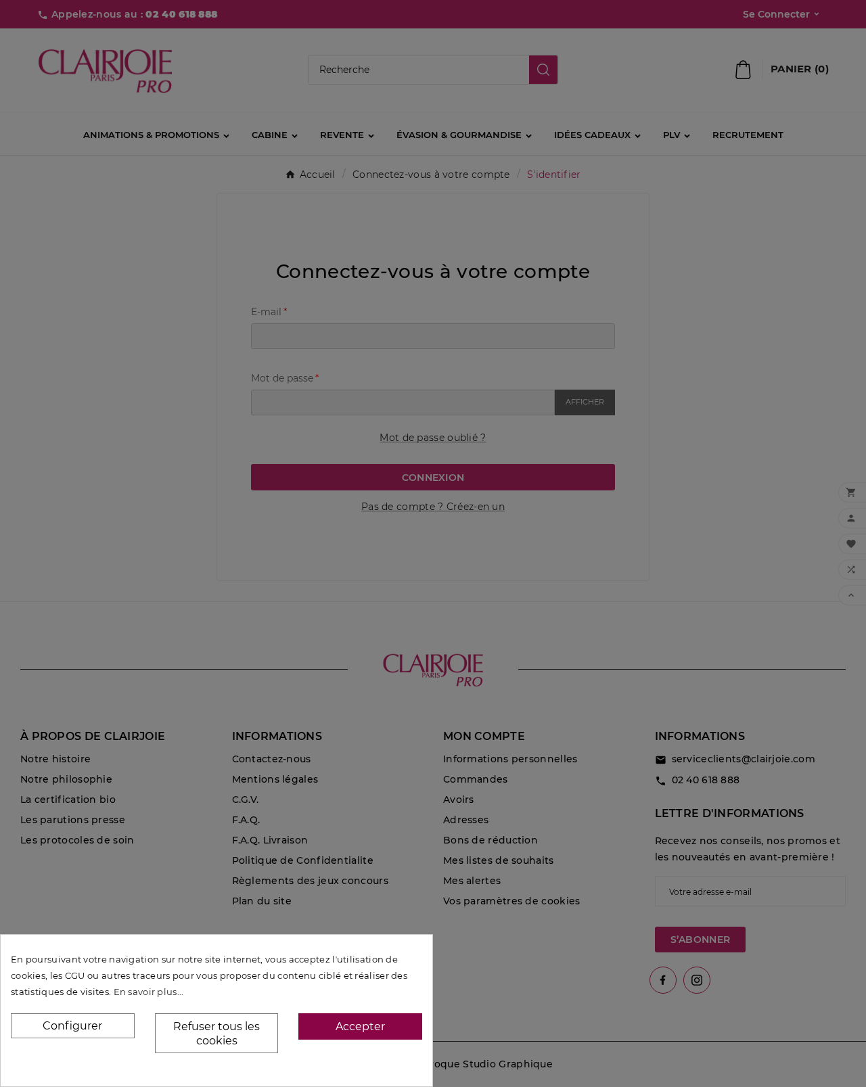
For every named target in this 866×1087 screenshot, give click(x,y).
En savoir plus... (149, 991)
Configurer (72, 1025)
